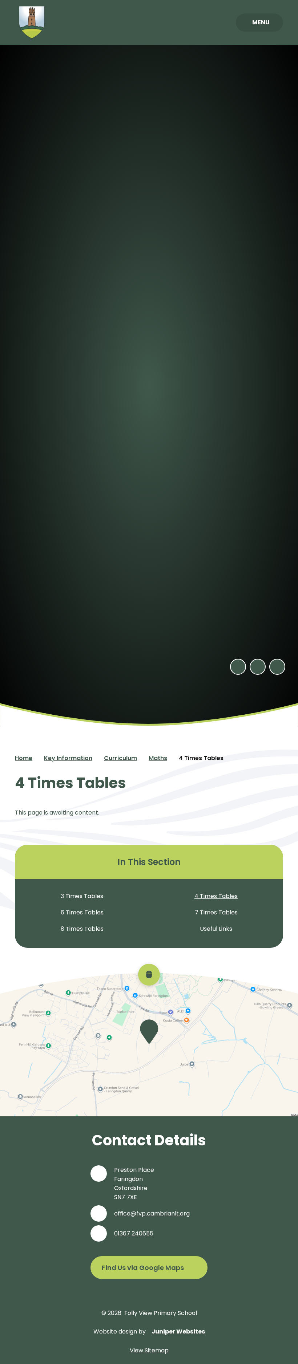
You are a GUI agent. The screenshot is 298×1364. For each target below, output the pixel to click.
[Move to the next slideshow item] (258, 667)
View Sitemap (149, 1350)
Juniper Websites (178, 1331)
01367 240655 (133, 1233)
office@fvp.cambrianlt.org (152, 1213)
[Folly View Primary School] (32, 22)
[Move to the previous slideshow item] (238, 667)
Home (23, 758)
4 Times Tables (201, 758)
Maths (158, 758)
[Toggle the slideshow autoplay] (277, 667)
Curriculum (120, 758)
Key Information (68, 758)
